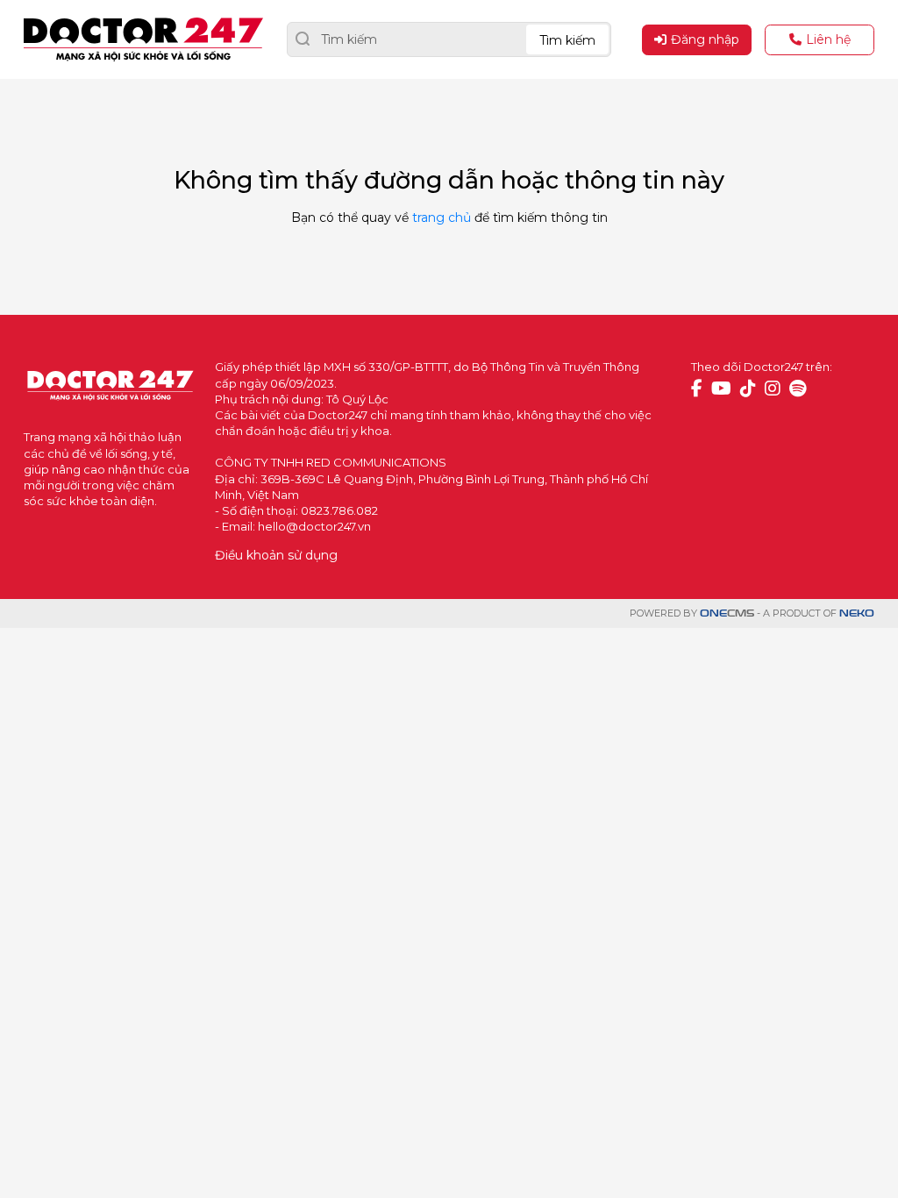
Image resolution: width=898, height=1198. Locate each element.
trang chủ (441, 217)
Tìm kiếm (567, 40)
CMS (727, 613)
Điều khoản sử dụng (276, 555)
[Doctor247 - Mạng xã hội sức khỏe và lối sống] (143, 39)
